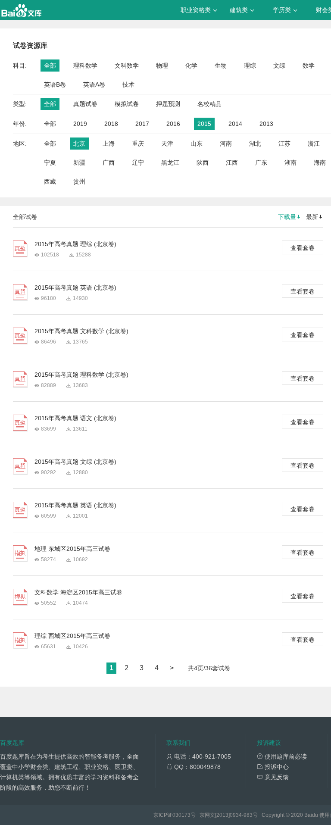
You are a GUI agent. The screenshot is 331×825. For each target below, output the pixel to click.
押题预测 (168, 103)
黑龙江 (170, 162)
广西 (109, 162)
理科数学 (85, 65)
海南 (320, 162)
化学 (191, 65)
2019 (80, 123)
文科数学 (127, 65)
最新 (312, 216)
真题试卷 (85, 103)
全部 (50, 65)
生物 (221, 65)
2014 (235, 123)
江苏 (284, 143)
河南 (226, 143)
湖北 (255, 143)
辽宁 (138, 162)
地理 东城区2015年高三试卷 (72, 548)
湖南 (290, 162)
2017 (142, 123)
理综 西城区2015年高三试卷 (72, 635)
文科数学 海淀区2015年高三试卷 (78, 592)
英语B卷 (55, 84)
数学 (309, 65)
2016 (173, 123)
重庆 (138, 143)
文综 (279, 65)
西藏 (50, 181)
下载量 (287, 216)
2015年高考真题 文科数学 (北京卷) (81, 331)
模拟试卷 (127, 103)
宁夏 (50, 162)
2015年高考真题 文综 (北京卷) (75, 461)
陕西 (203, 162)
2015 (204, 123)
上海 (109, 143)
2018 (111, 123)
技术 (128, 84)
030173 (181, 815)
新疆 (79, 162)
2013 (266, 123)
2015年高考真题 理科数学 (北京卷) (81, 374)
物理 (162, 65)
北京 (79, 143)
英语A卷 (94, 84)
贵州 (79, 181)
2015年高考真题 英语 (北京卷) (75, 287)
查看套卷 (302, 247)
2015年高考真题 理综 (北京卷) (75, 244)
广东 (261, 162)
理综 (250, 65)
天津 (167, 143)
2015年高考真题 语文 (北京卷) (75, 418)
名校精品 (209, 103)
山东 (196, 143)
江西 (232, 162)
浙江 (314, 143)
